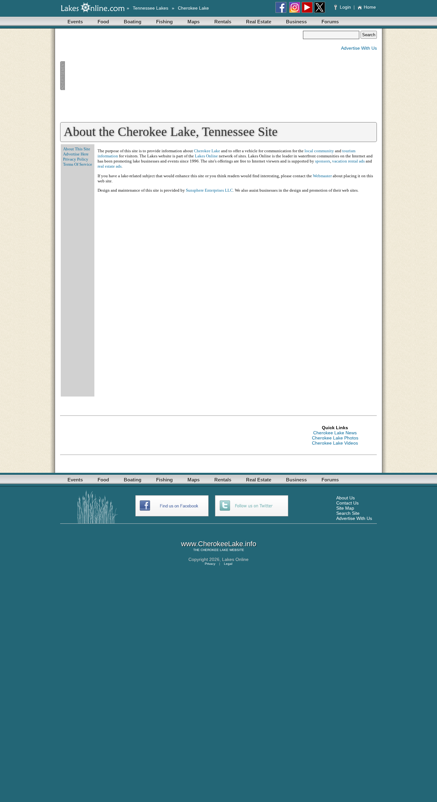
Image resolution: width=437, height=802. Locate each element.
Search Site (348, 513)
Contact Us (347, 502)
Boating (132, 21)
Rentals (222, 21)
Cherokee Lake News (335, 432)
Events (75, 21)
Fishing (164, 21)
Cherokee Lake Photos (335, 437)
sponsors (322, 161)
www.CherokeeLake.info (218, 544)
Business (296, 21)
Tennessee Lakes (150, 8)
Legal (228, 563)
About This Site (76, 148)
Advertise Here (76, 154)
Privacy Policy (75, 159)
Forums (330, 21)
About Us (345, 497)
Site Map (345, 508)
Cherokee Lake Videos (335, 443)
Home (370, 7)
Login (345, 7)
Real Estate (258, 21)
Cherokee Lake (193, 8)
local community (319, 150)
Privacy (210, 563)
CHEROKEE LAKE (214, 550)
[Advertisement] (181, 76)
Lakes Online (206, 156)
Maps (193, 21)
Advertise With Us (359, 48)
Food (103, 21)
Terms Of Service (77, 164)
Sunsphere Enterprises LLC (209, 190)
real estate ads (110, 166)
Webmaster (322, 175)
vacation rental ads (348, 161)
